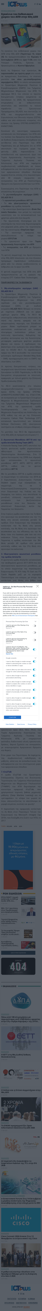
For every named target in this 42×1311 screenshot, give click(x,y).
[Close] (38, 587)
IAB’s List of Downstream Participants (23, 615)
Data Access (21, 724)
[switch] (34, 626)
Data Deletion (10, 724)
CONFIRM (12, 717)
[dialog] (21, 655)
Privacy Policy (32, 724)
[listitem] (21, 621)
